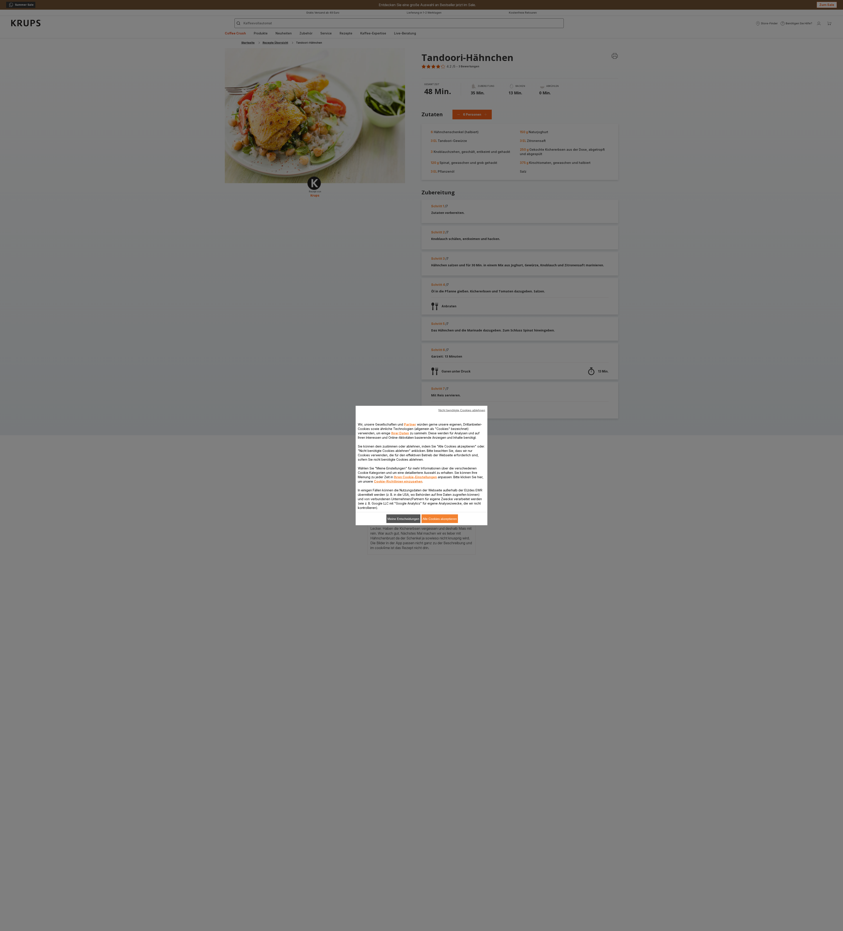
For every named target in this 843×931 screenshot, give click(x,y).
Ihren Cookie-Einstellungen (415, 477)
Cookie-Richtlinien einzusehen (398, 481)
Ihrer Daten (400, 433)
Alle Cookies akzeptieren (440, 519)
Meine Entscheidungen (403, 519)
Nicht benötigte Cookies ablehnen (461, 410)
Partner (410, 424)
